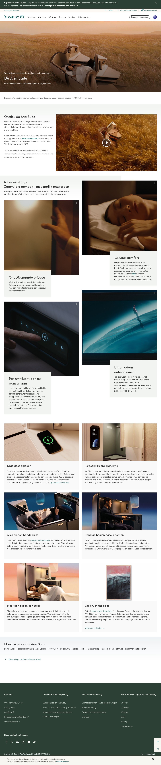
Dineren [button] (62, 17)
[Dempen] (61, 169)
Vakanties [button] (42, 17)
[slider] (57, 166)
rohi (134, 273)
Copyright (8, 754)
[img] (156, 3)
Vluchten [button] (31, 17)
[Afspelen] (106, 143)
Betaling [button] (71, 17)
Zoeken (110, 10)
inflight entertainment (40, 540)
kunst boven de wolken (101, 611)
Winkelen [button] (52, 17)
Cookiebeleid (61, 761)
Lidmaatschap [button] (84, 17)
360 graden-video (30, 138)
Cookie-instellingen (51, 717)
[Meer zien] (80, 88)
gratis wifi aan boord (60, 482)
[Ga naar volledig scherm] (155, 169)
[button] (94, 628)
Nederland (150, 754)
